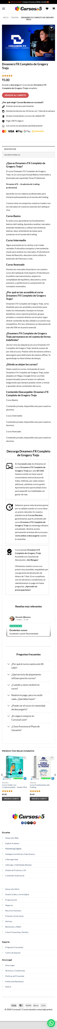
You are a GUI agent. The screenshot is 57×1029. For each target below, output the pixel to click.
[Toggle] (8, 664)
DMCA (8, 987)
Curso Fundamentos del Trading (39, 786)
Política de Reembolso (14, 981)
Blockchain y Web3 (13, 927)
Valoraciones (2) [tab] (12, 155)
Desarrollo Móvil (12, 889)
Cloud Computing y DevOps (16, 932)
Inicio (5, 17)
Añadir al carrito (15, 95)
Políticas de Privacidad (14, 976)
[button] (3, 8)
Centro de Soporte (12, 953)
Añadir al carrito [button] (11, 799)
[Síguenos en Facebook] (22, 822)
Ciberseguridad (11, 859)
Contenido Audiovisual (14, 875)
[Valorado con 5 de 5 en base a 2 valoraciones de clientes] (28, 76)
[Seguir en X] (31, 822)
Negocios (9, 905)
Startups (8, 921)
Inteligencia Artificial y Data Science (20, 854)
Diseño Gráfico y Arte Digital (17, 894)
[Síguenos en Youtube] (34, 822)
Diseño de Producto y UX (15, 870)
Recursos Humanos (13, 910)
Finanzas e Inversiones (14, 916)
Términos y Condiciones (15, 970)
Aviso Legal (9, 965)
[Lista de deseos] (47, 9)
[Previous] (2, 780)
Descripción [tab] (10, 149)
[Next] (54, 780)
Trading (15, 17)
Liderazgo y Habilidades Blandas (18, 865)
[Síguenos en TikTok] (28, 822)
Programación (11, 900)
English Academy (12, 843)
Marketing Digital (13, 848)
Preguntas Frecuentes (14, 947)
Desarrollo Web (11, 838)
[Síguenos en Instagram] (25, 822)
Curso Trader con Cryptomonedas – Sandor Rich (14, 786)
